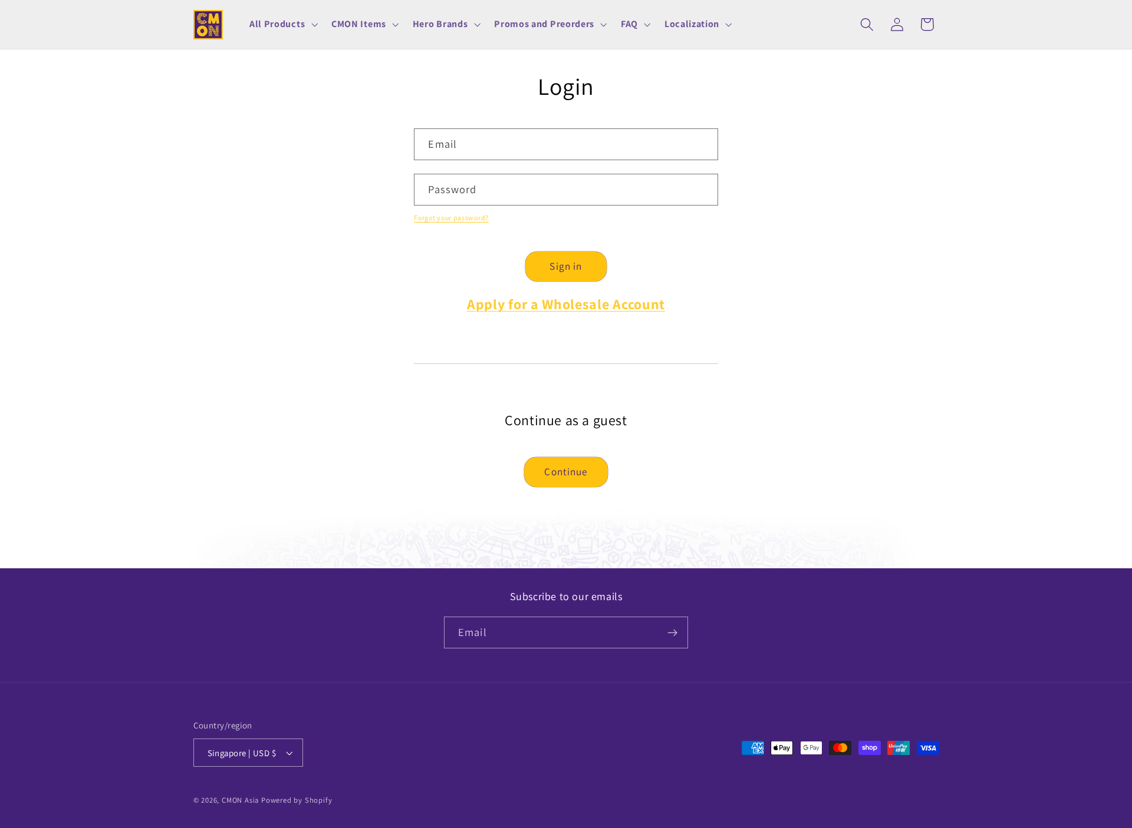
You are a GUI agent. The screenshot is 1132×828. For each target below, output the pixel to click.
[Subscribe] (672, 632)
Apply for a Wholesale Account (566, 303)
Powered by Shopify (297, 800)
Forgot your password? (451, 217)
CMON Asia (240, 800)
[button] (282, 25)
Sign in (565, 266)
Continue (565, 471)
